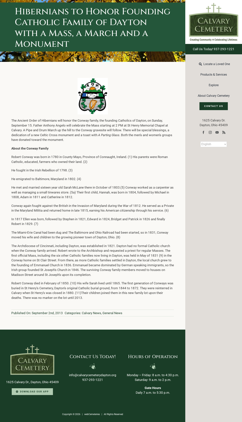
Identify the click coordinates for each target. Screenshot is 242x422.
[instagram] (210, 132)
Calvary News (91, 313)
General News (112, 313)
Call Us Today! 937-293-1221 (213, 49)
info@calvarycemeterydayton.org (92, 375)
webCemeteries (92, 414)
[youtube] (217, 132)
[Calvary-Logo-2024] (213, 4)
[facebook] (203, 132)
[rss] (223, 132)
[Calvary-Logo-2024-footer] (32, 346)
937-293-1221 (92, 380)
